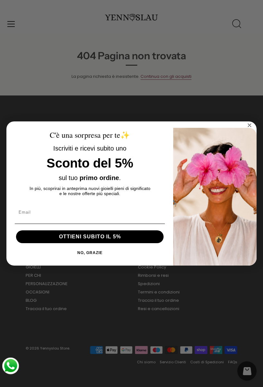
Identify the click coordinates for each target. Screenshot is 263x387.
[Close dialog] (249, 125)
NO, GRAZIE (90, 253)
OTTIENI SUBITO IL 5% (90, 236)
